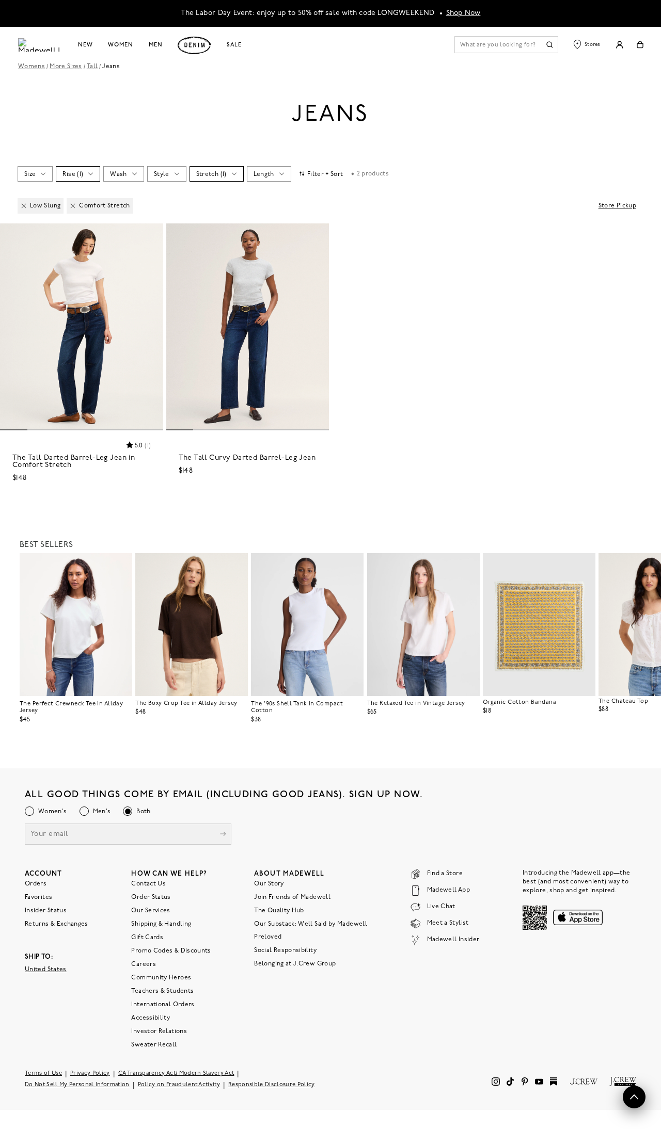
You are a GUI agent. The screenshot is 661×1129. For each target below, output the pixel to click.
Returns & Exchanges (56, 924)
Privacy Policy (90, 1073)
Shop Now (463, 13)
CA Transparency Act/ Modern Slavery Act (176, 1073)
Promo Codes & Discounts (171, 950)
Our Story (269, 883)
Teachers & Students (162, 991)
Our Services (150, 910)
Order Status (150, 897)
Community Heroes (161, 977)
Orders (35, 883)
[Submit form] (223, 835)
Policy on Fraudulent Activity (179, 1084)
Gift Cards (147, 937)
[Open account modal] (619, 45)
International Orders (162, 1004)
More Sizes (66, 66)
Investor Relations (158, 1031)
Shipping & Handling (161, 924)
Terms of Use (43, 1073)
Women (120, 45)
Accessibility (150, 1017)
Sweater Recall (154, 1044)
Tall (92, 66)
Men (156, 45)
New (85, 45)
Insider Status (46, 910)
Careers (143, 964)
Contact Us (148, 883)
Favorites (38, 897)
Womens (31, 66)
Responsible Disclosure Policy (271, 1084)
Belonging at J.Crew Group (295, 963)
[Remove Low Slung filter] (24, 206)
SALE (234, 45)
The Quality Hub (279, 910)
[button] (150, 235)
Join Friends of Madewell (292, 897)
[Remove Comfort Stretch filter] (73, 206)
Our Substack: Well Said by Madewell (310, 924)
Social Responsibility (285, 950)
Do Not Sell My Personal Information (77, 1084)
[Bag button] (640, 45)
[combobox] (35, 174)
